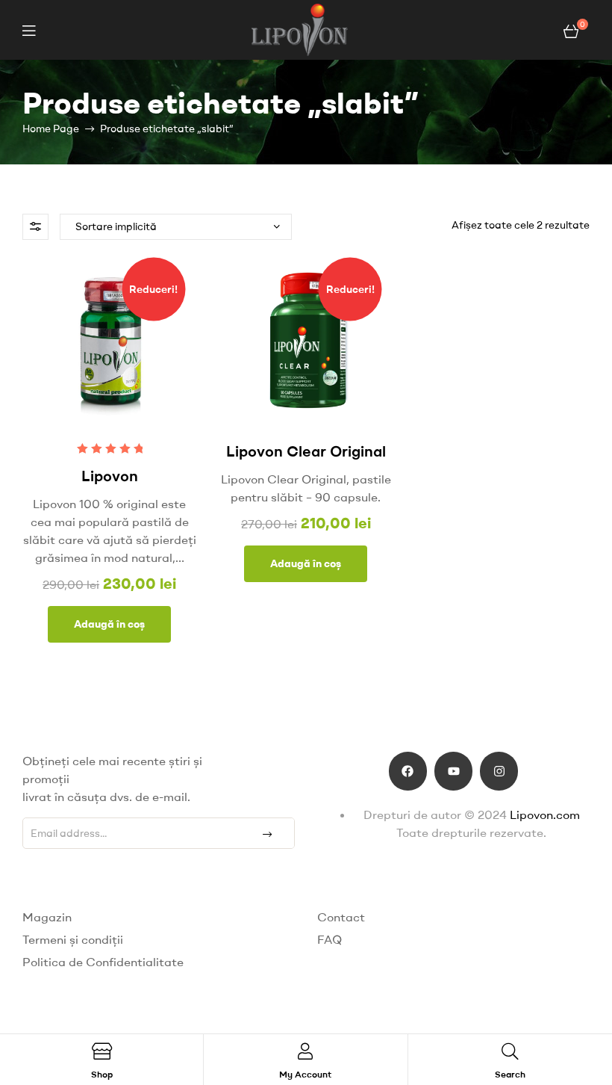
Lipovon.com (545, 814)
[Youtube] (453, 771)
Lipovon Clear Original (306, 451)
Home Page (50, 128)
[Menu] (28, 30)
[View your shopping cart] (570, 30)
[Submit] (267, 833)
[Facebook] (408, 771)
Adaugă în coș (109, 624)
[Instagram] (499, 771)
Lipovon (109, 475)
